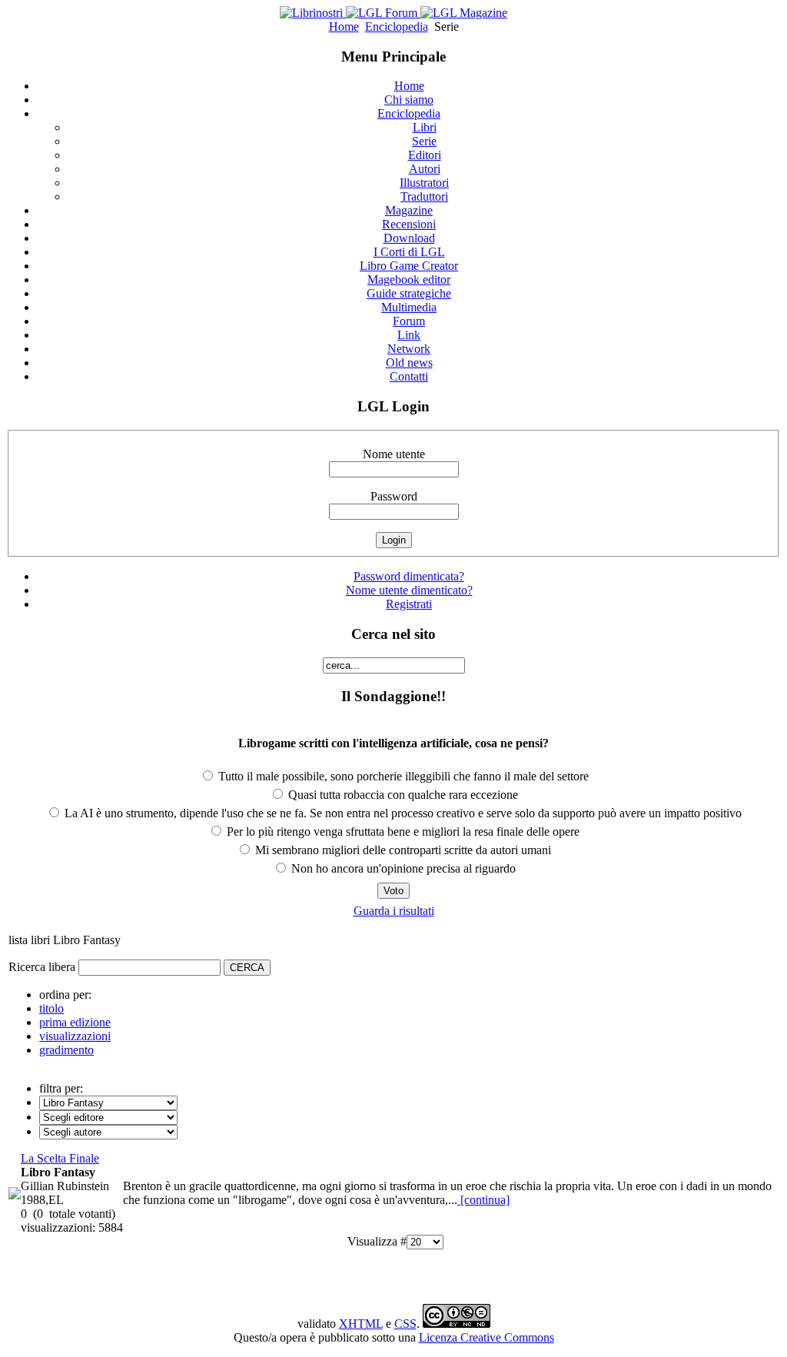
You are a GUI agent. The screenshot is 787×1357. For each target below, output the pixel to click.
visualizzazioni (75, 1036)
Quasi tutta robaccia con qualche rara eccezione (401, 794)
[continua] (483, 1199)
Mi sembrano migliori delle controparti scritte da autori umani (401, 849)
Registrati (409, 603)
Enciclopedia (396, 26)
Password (393, 496)
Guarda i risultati (394, 910)
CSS (405, 1323)
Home (344, 26)
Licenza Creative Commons (486, 1337)
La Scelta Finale (60, 1158)
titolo (51, 1008)
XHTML (361, 1323)
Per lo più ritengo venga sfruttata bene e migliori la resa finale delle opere (401, 831)
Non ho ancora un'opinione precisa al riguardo (402, 868)
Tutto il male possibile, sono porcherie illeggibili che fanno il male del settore (402, 776)
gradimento (66, 1049)
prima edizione (75, 1022)
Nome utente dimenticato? (409, 590)
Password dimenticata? (409, 576)
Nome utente (394, 454)
